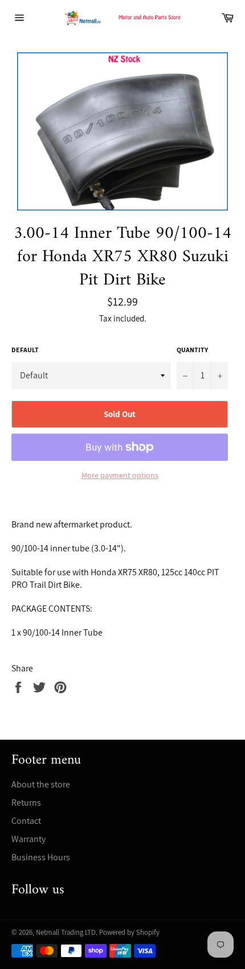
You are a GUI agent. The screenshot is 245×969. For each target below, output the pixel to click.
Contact (26, 821)
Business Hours (40, 857)
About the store (40, 784)
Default (25, 349)
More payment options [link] (119, 475)
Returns (26, 803)
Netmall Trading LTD (66, 932)
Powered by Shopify (129, 932)
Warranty (28, 839)
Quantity (192, 349)
